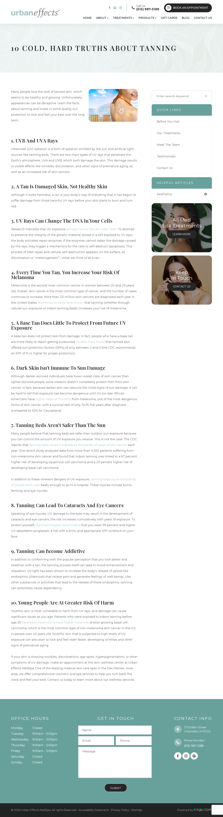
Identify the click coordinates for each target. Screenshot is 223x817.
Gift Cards (169, 17)
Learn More (182, 234)
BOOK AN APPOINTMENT (190, 7)
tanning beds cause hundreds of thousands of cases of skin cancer (78, 445)
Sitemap (136, 810)
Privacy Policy (120, 810)
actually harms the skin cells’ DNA (91, 229)
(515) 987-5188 (194, 746)
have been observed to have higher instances (55, 622)
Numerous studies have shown (61, 302)
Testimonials (166, 156)
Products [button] (146, 17)
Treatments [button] (122, 17)
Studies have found (90, 342)
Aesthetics (164, 194)
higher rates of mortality (53, 399)
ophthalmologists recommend (58, 525)
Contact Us (203, 17)
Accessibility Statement (94, 810)
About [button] (101, 17)
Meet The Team (168, 144)
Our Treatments (168, 133)
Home (87, 17)
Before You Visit (168, 121)
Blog (186, 17)
